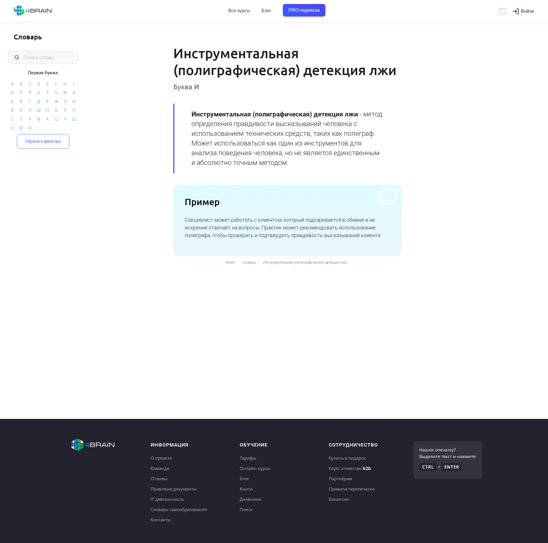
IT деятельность (167, 499)
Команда (160, 468)
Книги (246, 489)
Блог (266, 10)
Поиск (246, 509)
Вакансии (339, 499)
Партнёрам (340, 478)
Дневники (250, 499)
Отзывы (159, 478)
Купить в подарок (347, 458)
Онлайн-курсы (255, 468)
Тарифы (248, 458)
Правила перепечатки (352, 489)
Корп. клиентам (350, 468)
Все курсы (239, 10)
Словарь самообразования (179, 509)
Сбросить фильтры (43, 141)
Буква (186, 86)
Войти (527, 11)
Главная (43, 10)
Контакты (161, 519)
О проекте (161, 458)
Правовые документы (174, 489)
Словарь (28, 36)
